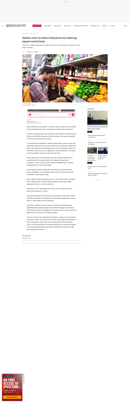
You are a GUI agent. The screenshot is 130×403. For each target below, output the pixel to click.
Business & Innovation (34, 33)
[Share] (23, 51)
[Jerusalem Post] (15, 25)
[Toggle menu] (3, 25)
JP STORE (111, 25)
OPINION (104, 25)
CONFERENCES (37, 25)
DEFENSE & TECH (94, 25)
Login (125, 25)
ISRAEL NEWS (47, 25)
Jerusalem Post (25, 33)
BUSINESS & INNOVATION (80, 25)
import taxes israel (26, 238)
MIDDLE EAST (67, 25)
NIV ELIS (29, 119)
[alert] (12, 387)
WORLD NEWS (57, 25)
